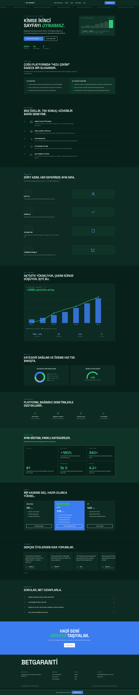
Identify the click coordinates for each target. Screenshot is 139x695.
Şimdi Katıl (69, 645)
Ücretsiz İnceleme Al (32, 38)
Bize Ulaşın (100, 526)
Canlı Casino (55, 677)
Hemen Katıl (110, 2)
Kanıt (71, 3)
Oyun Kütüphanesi (56, 674)
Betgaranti (30, 3)
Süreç (66, 3)
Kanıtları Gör (51, 38)
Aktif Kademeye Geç (69, 526)
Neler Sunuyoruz (58, 3)
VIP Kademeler (55, 679)
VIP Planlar (78, 3)
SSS (84, 3)
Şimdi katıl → (100, 677)
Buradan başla (39, 526)
